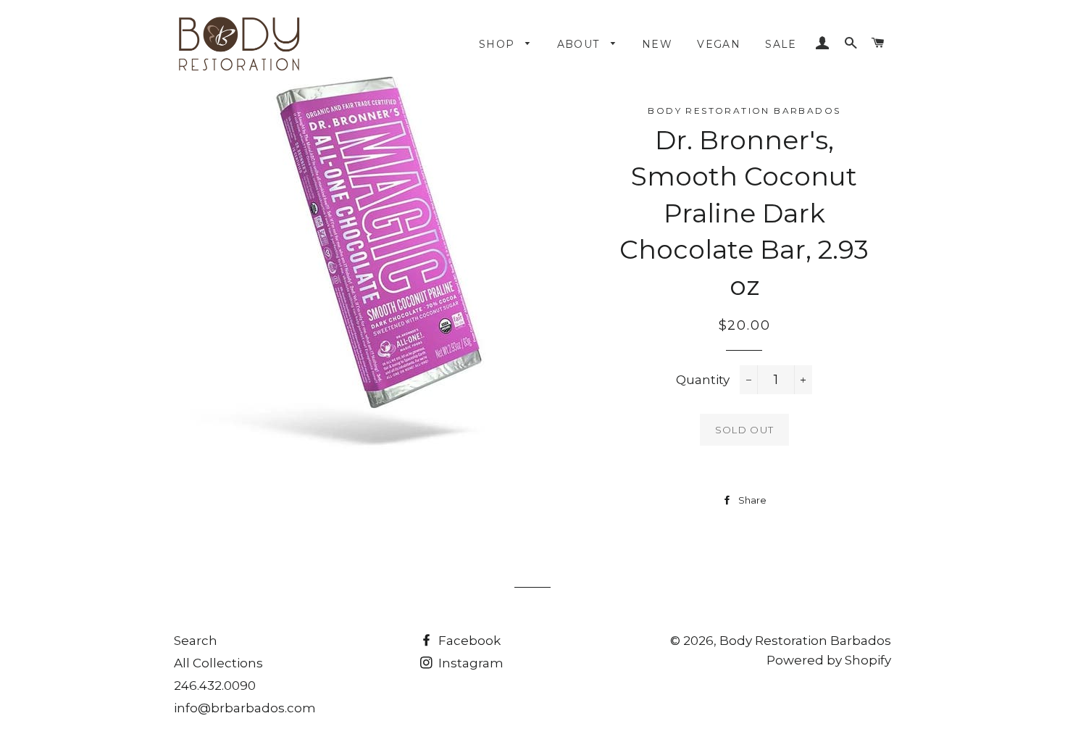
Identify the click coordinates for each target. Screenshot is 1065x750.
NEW (657, 44)
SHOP (499, 44)
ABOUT (580, 44)
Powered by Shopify (829, 660)
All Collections (218, 663)
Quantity (703, 379)
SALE (781, 44)
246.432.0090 (215, 685)
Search (195, 640)
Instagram (469, 663)
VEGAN (718, 44)
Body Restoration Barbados (805, 640)
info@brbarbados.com (245, 708)
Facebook (468, 640)
